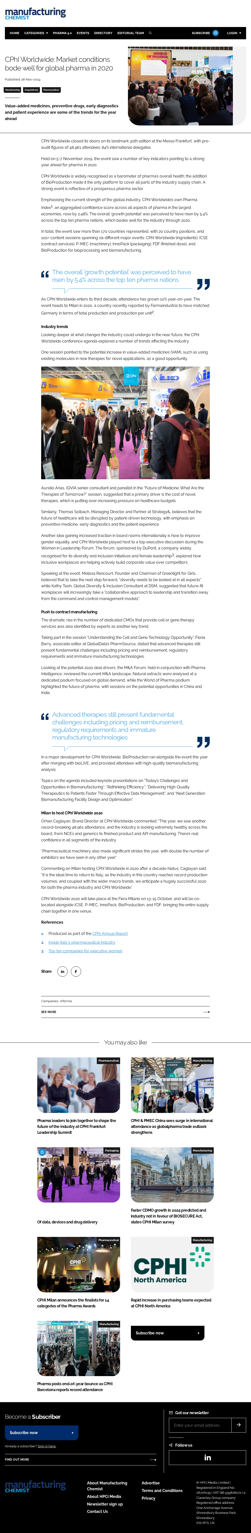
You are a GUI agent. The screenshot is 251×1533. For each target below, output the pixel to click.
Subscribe (201, 33)
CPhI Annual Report (110, 933)
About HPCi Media (104, 1496)
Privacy (148, 1498)
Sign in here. (47, 1446)
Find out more (17, 1459)
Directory (103, 33)
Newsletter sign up (105, 1504)
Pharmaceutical (51, 90)
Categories (34, 33)
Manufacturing (12, 90)
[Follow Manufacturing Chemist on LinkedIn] (208, 1459)
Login (232, 33)
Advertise (151, 1483)
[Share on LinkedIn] (62, 971)
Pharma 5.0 (62, 33)
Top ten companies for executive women (85, 951)
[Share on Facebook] (76, 971)
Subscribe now (150, 1333)
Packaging (112, 1150)
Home (14, 33)
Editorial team (130, 33)
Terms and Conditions (162, 1490)
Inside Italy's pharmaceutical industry (82, 942)
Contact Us (97, 1511)
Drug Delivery (31, 90)
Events (83, 33)
